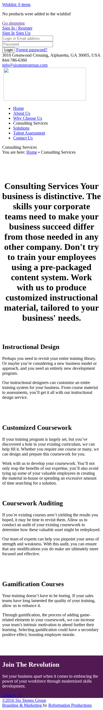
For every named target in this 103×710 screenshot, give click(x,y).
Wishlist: (16, 4)
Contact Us (12, 695)
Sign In (17, 28)
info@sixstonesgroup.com (25, 65)
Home (31, 152)
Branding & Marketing (22, 705)
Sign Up (23, 33)
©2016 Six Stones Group (24, 700)
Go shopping (13, 23)
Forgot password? (31, 49)
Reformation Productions (70, 705)
